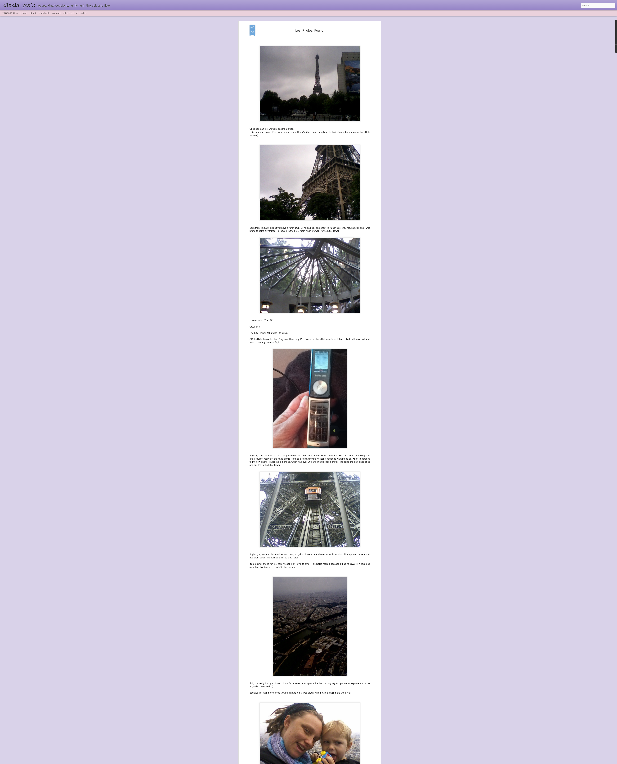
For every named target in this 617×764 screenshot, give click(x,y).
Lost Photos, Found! (309, 30)
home (24, 13)
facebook (44, 13)
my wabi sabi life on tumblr (69, 13)
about (33, 13)
